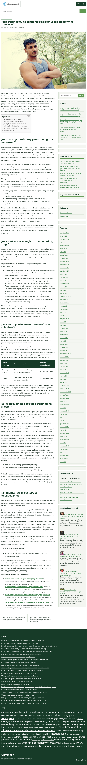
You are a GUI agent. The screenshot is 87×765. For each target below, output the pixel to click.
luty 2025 (63, 290)
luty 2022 (63, 341)
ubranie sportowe (66, 743)
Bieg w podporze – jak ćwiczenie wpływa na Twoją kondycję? (69, 536)
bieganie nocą (41, 712)
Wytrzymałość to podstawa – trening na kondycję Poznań (19, 676)
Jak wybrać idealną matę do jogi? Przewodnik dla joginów (19, 673)
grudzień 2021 (64, 347)
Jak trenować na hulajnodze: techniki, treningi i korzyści (19, 690)
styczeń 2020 (64, 420)
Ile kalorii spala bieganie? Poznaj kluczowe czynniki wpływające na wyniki (70, 129)
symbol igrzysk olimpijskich (40, 734)
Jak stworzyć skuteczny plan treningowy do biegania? (24, 587)
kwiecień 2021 (64, 373)
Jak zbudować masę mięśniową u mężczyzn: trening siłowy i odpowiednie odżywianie (28, 687)
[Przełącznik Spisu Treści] (28, 116)
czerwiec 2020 (64, 405)
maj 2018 (63, 443)
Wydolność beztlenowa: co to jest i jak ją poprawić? (17, 681)
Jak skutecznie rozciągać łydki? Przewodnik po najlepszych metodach (23, 700)
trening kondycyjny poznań (67, 739)
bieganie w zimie (57, 712)
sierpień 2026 (64, 233)
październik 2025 (65, 265)
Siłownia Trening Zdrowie (71, 727)
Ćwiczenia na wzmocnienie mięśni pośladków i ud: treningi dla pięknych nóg (72, 137)
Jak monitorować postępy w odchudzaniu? (17, 128)
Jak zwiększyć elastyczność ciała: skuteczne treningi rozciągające (70, 115)
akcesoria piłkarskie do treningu (18, 711)
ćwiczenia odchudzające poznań (67, 746)
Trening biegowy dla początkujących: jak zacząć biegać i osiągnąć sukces (71, 573)
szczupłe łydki (58, 733)
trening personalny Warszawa (41, 742)
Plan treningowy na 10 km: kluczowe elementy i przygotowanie (27, 595)
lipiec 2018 (63, 436)
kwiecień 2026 (64, 246)
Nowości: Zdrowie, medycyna (69, 497)
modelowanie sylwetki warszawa (28, 721)
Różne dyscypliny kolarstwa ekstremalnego (15, 684)
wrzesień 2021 (64, 357)
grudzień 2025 (64, 258)
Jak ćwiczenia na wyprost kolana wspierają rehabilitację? (70, 174)
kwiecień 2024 (64, 306)
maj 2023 (63, 322)
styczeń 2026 (64, 255)
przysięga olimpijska (33, 727)
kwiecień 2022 (64, 335)
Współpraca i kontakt (10, 130)
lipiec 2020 (63, 401)
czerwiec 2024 (64, 303)
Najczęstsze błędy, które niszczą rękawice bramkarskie (70, 162)
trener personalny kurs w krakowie (33, 736)
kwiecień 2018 (64, 446)
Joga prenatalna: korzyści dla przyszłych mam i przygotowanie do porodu (71, 516)
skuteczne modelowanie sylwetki (67, 731)
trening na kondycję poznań (12, 743)
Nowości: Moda (64, 489)
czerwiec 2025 (64, 277)
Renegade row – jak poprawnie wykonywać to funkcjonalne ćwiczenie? (24, 703)
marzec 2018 (64, 449)
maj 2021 (63, 370)
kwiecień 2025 (64, 284)
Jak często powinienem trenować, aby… (16, 124)
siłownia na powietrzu (50, 727)
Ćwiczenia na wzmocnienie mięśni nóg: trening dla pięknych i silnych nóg (71, 122)
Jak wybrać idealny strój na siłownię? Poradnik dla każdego (70, 555)
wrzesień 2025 (64, 268)
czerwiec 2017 (64, 459)
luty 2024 (63, 312)
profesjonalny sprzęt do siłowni (17, 727)
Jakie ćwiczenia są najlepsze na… (14, 121)
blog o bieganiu (7, 715)
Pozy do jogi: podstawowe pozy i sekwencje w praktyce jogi (20, 665)
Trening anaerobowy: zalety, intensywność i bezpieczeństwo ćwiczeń (70, 168)
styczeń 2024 (64, 315)
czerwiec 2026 (64, 239)
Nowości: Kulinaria (66, 487)
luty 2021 (63, 379)
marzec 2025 (64, 287)
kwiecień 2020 (64, 411)
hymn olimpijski (72, 719)
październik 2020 (65, 392)
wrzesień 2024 (64, 300)
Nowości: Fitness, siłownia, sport (71, 484)
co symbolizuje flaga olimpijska (24, 715)
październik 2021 (65, 354)
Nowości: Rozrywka (66, 492)
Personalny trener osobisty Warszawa (51, 724)
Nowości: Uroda (65, 495)
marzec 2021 (64, 376)
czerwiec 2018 (64, 440)
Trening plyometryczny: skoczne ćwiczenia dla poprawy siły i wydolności (24, 692)
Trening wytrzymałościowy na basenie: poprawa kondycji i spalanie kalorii (25, 668)
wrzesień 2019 (64, 427)
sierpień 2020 (64, 398)
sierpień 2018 (64, 433)
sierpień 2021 (64, 360)
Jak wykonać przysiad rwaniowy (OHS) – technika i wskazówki (70, 109)
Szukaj (82, 10)
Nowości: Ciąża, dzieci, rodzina (70, 482)
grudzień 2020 (64, 385)
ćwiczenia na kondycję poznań (36, 745)
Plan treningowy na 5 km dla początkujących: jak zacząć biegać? (27, 602)
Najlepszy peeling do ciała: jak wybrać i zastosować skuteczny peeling (23, 649)
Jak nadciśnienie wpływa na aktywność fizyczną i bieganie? (70, 186)
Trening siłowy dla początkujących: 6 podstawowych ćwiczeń (71, 592)
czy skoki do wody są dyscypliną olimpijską (23, 718)
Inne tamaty (64, 216)
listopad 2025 (64, 261)
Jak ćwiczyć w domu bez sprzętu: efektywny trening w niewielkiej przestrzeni (40, 619)
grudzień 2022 (64, 328)
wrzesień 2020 (64, 395)
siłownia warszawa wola (43, 730)
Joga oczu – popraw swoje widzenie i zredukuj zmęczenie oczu (21, 654)
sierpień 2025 (64, 271)
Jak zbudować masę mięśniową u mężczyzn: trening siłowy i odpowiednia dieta (26, 651)
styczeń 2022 (64, 344)
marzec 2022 (64, 338)
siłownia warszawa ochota (16, 730)
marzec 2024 (64, 309)
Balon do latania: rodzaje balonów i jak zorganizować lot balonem (14, 618)
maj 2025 (63, 281)
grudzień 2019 (64, 424)
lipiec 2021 (63, 363)
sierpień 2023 (64, 319)
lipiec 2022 (63, 331)
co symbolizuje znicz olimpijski (45, 715)
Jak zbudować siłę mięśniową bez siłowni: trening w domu (19, 643)
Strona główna (81, 760)
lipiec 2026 (63, 236)
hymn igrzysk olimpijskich (58, 719)
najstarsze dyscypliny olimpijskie (57, 721)
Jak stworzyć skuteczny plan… (13, 119)
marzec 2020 (64, 414)
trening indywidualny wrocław (43, 740)
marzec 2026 (64, 249)
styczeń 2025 (64, 293)
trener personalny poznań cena (64, 737)
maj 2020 (63, 408)
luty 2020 (63, 417)
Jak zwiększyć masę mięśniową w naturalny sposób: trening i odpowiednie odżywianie (29, 646)
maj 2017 (63, 462)
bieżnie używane (73, 711)
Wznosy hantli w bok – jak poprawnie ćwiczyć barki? (18, 695)
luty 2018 (63, 452)
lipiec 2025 (63, 274)
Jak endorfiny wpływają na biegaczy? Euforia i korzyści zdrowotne (22, 670)
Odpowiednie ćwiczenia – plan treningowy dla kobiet (24, 579)
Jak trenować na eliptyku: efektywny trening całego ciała (19, 662)
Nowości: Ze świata (66, 500)
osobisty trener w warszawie (20, 724)
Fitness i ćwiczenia (6, 18)
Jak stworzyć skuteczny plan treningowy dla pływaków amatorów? (69, 180)
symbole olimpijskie (22, 734)
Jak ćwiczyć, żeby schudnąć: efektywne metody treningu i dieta (21, 679)
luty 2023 (63, 325)
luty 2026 (63, 252)
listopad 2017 (64, 455)
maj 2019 (63, 430)
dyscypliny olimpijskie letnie (41, 719)
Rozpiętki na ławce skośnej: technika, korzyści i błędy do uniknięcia (22, 698)
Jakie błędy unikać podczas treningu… (15, 126)
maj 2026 (63, 242)
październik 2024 (65, 296)
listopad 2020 (64, 389)
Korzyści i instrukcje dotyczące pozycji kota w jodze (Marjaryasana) (22, 640)
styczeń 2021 (64, 382)
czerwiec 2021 (64, 366)
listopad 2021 (64, 350)
